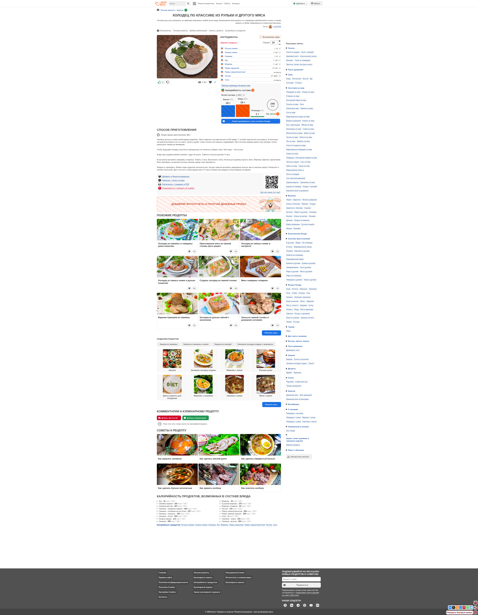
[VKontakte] (450, 607)
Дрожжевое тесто (292, 350)
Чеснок (228, 76)
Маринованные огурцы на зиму (298, 117)
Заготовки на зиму (296, 88)
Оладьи (313, 204)
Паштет (311, 363)
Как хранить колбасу (210, 488)
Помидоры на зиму (293, 92)
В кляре (296, 322)
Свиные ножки (231, 52)
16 (163, 82)
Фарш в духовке (292, 271)
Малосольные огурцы (294, 133)
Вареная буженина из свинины (174, 317)
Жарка (298, 243)
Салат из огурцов (292, 52)
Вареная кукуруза (293, 445)
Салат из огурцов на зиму (296, 145)
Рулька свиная (231, 48)
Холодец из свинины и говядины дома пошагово (175, 244)
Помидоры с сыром (293, 422)
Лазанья (289, 309)
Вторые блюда (294, 285)
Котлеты (295, 289)
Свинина (228, 56)
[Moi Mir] (460, 607)
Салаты (291, 48)
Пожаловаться (165, 30)
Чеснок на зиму (292, 137)
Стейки (294, 293)
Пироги (289, 200)
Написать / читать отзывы (173, 180)
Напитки (291, 391)
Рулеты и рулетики (301, 359)
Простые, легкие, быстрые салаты (299, 64)
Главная (162, 573)
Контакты (163, 597)
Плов (288, 293)
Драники (289, 220)
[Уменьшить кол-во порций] (279, 44)
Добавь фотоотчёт (169, 418)
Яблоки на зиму (307, 125)
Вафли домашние (293, 224)
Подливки (290, 382)
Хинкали (289, 297)
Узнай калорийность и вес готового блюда (251, 121)
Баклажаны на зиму (293, 129)
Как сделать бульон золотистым (175, 488)
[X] (453, 607)
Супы (290, 75)
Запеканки (313, 289)
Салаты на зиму (292, 104)
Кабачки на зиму (306, 108)
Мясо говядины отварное (254, 280)
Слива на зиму (308, 129)
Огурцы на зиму (308, 92)
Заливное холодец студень (296, 363)
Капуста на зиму (306, 137)
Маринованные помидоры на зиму (299, 149)
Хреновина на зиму (307, 182)
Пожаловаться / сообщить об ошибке (178, 188)
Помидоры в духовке (294, 280)
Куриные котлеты (307, 318)
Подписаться (302, 585)
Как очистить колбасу (252, 488)
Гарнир (291, 327)
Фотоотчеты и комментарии (238, 577)
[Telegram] (471, 607)
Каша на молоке (292, 301)
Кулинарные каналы (235, 582)
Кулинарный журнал (203, 587)
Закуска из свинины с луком (195, 344)
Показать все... (271, 404)
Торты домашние (295, 70)
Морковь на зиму (303, 141)
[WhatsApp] (467, 607)
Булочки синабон (307, 224)
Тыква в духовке (310, 280)
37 (215, 82)
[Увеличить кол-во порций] (279, 40)
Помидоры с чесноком (294, 413)
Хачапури (312, 212)
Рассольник (296, 79)
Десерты (292, 369)
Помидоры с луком (293, 417)
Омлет (302, 301)
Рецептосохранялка (206, 3)
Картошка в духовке (302, 251)
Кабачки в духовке (293, 263)
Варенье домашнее (293, 121)
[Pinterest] (464, 607)
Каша (288, 289)
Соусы (291, 378)
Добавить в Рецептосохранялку (175, 176)
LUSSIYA (277, 27)
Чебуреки (303, 305)
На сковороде (307, 243)
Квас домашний (306, 395)
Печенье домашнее (309, 200)
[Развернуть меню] (476, 613)
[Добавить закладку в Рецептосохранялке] (210, 82)
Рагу (308, 293)
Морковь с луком (308, 417)
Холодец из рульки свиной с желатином (214, 318)
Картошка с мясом (309, 422)
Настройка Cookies (167, 592)
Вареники (310, 301)
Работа (227, 3)
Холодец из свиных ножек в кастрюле (255, 244)
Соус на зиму (305, 162)
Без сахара (290, 431)
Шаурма (289, 359)
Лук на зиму (290, 141)
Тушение (289, 251)
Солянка (298, 83)
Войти (317, 3)
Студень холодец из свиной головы (218, 280)
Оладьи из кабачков (301, 220)
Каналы (219, 3)
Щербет (289, 373)
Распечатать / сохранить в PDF (175, 184)
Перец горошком (232, 68)
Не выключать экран (271, 37)
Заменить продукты (228, 42)
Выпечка (292, 196)
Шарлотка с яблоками (294, 208)
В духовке (290, 243)
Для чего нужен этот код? (270, 192)
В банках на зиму (292, 96)
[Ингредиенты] (476, 603)
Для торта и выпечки (297, 336)
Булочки (289, 212)
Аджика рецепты (292, 182)
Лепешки (312, 216)
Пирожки (305, 204)
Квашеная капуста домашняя (297, 191)
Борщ (288, 79)
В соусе (289, 247)
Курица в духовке (308, 263)
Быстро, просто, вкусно (298, 341)
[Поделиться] (476, 608)
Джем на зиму (309, 133)
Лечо (302, 104)
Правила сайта (165, 577)
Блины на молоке (300, 216)
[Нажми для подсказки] (252, 90)
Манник (289, 228)
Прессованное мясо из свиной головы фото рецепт (215, 244)
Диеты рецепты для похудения (172, 397)
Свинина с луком (234, 396)
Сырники (307, 208)
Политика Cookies (167, 587)
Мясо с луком (265, 396)
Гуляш (311, 305)
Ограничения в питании (298, 427)
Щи (311, 79)
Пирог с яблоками (296, 450)
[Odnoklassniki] (457, 607)
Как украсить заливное (170, 459)
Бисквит (289, 216)
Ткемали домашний (293, 386)
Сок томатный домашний (295, 178)
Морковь (228, 64)
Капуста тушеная (292, 318)
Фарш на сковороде (293, 276)
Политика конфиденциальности (173, 582)
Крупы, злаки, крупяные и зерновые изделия (297, 439)
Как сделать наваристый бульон (258, 459)
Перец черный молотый (235, 72)
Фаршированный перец (294, 259)
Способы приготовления (299, 239)
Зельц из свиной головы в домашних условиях (255, 318)
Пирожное (297, 373)
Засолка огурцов (292, 162)
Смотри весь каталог (299, 457)
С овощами (293, 409)
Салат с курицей (307, 52)
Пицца (296, 309)
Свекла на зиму (292, 154)
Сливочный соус (301, 382)
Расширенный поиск (235, 573)
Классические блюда (297, 234)
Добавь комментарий (198, 30)
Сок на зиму (290, 112)
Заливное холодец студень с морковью (255, 344)
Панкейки (297, 228)
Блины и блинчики (293, 204)
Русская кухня (265, 370)
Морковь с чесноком (203, 396)
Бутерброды (293, 404)
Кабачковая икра (292, 108)
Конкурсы (236, 3)
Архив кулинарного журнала (207, 592)
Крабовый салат (292, 56)
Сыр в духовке (305, 267)
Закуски (291, 355)
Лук (226, 60)
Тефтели (289, 314)
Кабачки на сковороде (294, 255)
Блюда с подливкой (302, 314)
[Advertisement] (302, 24)
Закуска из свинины (168, 344)
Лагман (289, 322)
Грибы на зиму (291, 166)
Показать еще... (271, 333)
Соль (227, 80)
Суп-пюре (290, 83)
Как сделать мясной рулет (213, 459)
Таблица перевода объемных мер (235, 85)
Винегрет (289, 60)
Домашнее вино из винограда (297, 399)
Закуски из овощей (222, 344)
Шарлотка (297, 200)
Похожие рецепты (180, 30)
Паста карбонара (306, 309)
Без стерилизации (293, 125)
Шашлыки (303, 289)
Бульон (305, 79)
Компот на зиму (308, 121)
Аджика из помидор (293, 186)
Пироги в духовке (300, 212)
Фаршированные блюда (303, 247)
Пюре (288, 331)
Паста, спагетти (292, 305)
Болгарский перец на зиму (296, 100)
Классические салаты (308, 56)
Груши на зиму (304, 166)
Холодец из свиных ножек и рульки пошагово (176, 281)
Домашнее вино (292, 395)
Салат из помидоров (302, 60)
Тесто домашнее (295, 346)
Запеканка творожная (302, 297)
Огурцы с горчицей (310, 186)
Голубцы (302, 293)
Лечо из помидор (292, 174)
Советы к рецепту (216, 30)
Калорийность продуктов (235, 30)
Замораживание (292, 267)
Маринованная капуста (295, 170)
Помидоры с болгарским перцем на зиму (301, 158)
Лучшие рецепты (201, 573)
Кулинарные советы (203, 577)
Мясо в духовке (306, 271)
